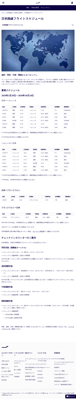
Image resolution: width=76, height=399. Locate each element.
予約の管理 (35, 7)
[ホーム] (38, 3)
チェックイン (45, 7)
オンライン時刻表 (38, 231)
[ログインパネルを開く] (72, 3)
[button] (3, 3)
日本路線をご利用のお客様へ (14, 12)
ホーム (3, 12)
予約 (27, 7)
